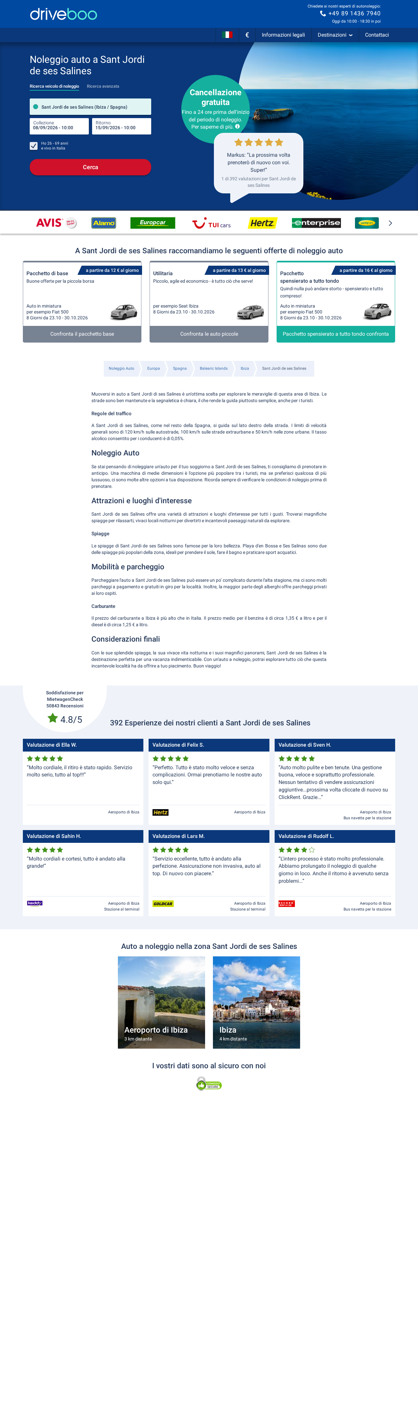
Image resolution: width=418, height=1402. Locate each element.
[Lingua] (227, 35)
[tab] (54, 84)
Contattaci (377, 35)
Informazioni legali (283, 35)
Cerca (90, 167)
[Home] (63, 14)
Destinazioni (332, 35)
